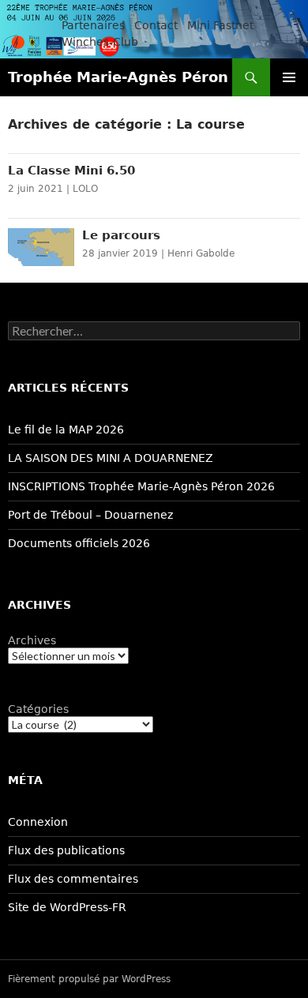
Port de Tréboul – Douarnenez (90, 514)
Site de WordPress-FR (67, 907)
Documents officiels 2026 (79, 543)
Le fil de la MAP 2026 (66, 429)
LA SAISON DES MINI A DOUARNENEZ (110, 458)
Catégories (38, 709)
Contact (156, 25)
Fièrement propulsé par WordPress (89, 979)
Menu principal (289, 77)
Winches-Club (100, 42)
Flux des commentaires (73, 878)
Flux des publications (66, 850)
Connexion (38, 822)
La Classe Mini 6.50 (71, 170)
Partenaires (93, 25)
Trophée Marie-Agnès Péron (118, 77)
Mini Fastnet (220, 25)
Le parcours (121, 235)
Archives (32, 640)
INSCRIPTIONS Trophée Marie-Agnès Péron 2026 (141, 486)
